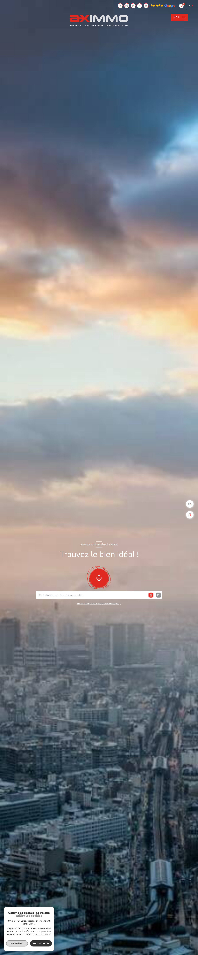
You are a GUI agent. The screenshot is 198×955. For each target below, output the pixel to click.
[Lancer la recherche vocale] (99, 577)
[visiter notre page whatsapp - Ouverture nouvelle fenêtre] (146, 5)
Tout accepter (41, 943)
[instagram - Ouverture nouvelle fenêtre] (126, 5)
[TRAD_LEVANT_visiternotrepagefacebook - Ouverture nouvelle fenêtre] (120, 5)
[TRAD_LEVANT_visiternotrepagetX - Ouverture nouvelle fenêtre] (139, 5)
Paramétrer (17, 943)
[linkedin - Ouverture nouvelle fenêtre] (133, 5)
